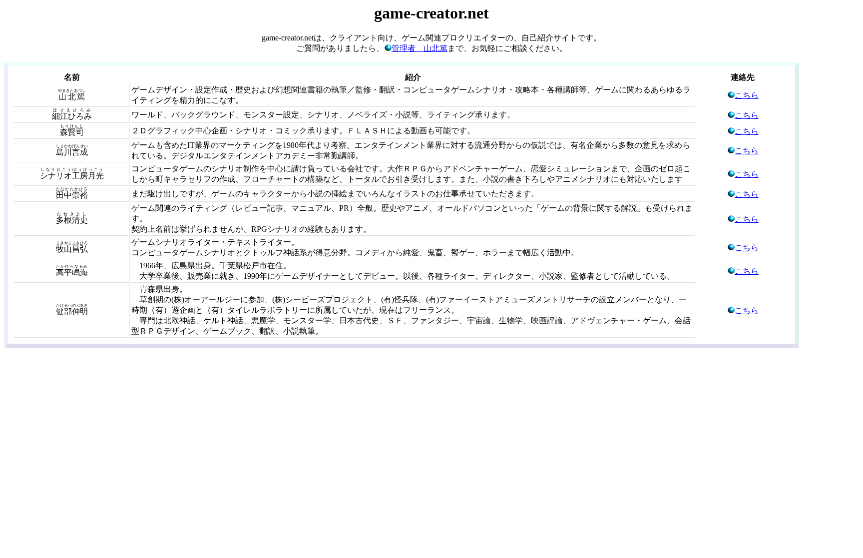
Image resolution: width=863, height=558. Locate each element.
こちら (747, 95)
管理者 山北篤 (419, 48)
